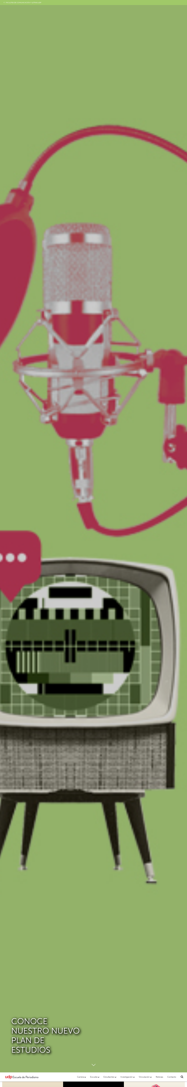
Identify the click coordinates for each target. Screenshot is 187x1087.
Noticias (159, 1077)
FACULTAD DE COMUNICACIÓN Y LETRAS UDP (23, 3)
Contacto (171, 1077)
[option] (93, 536)
